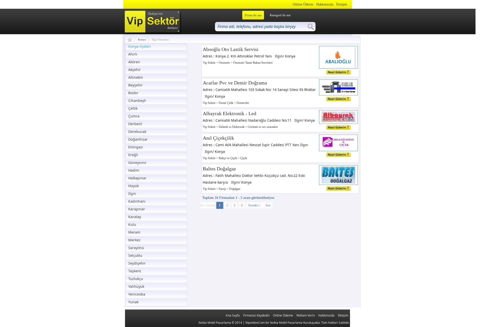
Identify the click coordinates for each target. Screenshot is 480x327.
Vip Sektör (209, 62)
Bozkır (133, 92)
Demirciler (242, 103)
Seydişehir (137, 263)
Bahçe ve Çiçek (228, 158)
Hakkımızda (324, 4)
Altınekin (135, 77)
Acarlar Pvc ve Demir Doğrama (235, 82)
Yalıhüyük (136, 286)
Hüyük (133, 185)
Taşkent (134, 271)
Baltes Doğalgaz (219, 168)
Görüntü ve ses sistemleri (263, 127)
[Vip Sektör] (132, 39)
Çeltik (133, 108)
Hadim (133, 170)
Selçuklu (135, 255)
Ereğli (133, 154)
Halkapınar (137, 178)
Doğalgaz (234, 189)
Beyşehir (135, 85)
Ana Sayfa (233, 315)
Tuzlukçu (135, 278)
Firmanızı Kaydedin (256, 315)
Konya (142, 39)
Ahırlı (132, 54)
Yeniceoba (136, 294)
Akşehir (134, 69)
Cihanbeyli (137, 100)
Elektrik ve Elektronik (232, 127)
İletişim (341, 4)
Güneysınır (137, 162)
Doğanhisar (138, 139)
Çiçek (243, 158)
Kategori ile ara (280, 15)
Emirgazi (135, 147)
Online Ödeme (303, 4)
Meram (134, 232)
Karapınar (136, 209)
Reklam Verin (305, 315)
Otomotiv (225, 62)
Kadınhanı (137, 201)
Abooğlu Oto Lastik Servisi (230, 49)
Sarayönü (136, 247)
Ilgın (132, 193)
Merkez (134, 240)
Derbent (135, 123)
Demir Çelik (226, 103)
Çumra (134, 116)
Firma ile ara (253, 15)
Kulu (132, 224)
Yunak (133, 302)
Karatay (134, 216)
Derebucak (137, 131)
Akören (134, 61)
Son (268, 205)
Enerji (222, 189)
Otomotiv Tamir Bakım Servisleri (252, 62)
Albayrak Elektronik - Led (229, 113)
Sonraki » (254, 205)
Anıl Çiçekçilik (218, 138)
